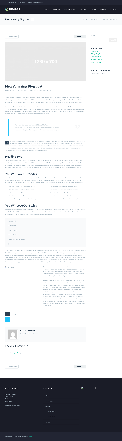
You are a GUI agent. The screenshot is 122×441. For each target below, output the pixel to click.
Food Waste (51, 417)
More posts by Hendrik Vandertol (29, 333)
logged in (15, 353)
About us (56, 9)
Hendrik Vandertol (12, 90)
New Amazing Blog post (24, 86)
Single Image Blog (96, 59)
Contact (113, 9)
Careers (103, 9)
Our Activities (69, 9)
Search (93, 35)
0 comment (33, 90)
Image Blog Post (96, 62)
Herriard (82, 9)
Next (79, 36)
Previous (13, 36)
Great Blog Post (96, 56)
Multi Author (94, 19)
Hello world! (94, 51)
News (94, 9)
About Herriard (52, 411)
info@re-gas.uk (12, 2)
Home (47, 9)
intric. (30, 436)
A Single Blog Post (96, 54)
